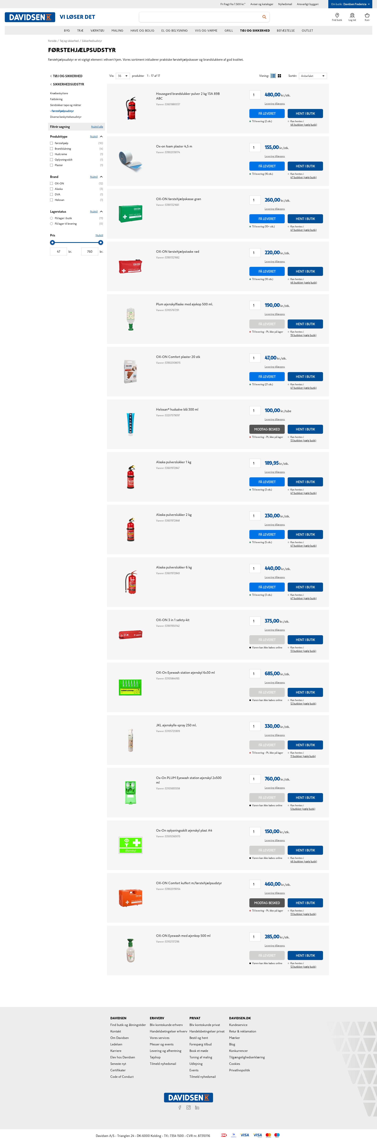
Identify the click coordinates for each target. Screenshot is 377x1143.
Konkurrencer (238, 1050)
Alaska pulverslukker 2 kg (174, 514)
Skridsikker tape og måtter (65, 105)
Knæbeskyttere (59, 93)
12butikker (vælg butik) (303, 703)
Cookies (234, 1063)
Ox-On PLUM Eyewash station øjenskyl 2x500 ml (188, 780)
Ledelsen (116, 1044)
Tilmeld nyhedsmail (163, 1063)
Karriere (115, 1050)
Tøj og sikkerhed (255, 30)
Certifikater (118, 1070)
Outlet (307, 30)
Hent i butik (305, 113)
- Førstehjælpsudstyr (62, 111)
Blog (232, 1044)
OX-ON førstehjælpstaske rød (177, 251)
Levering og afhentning (165, 1050)
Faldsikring (56, 99)
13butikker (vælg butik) (303, 440)
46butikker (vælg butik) (303, 125)
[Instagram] (188, 1108)
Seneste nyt (118, 1063)
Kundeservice (238, 1024)
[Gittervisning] (279, 76)
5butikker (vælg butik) (302, 809)
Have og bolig (143, 30)
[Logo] (32, 17)
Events (194, 1070)
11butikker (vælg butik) (303, 756)
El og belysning (174, 30)
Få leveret (267, 113)
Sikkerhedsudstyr (68, 84)
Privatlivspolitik (239, 1070)
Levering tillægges (275, 103)
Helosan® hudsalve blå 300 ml (177, 409)
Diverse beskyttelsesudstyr (65, 116)
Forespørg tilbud (200, 1044)
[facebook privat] (180, 1108)
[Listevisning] (273, 76)
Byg (67, 30)
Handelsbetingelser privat (206, 1031)
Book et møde (198, 1050)
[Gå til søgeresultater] (264, 17)
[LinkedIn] (197, 1108)
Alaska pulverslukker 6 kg (174, 567)
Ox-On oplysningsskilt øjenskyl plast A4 (184, 830)
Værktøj (97, 30)
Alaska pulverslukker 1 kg (173, 462)
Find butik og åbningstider (128, 1024)
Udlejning (196, 1063)
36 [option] (119, 75)
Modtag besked (267, 429)
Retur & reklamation (242, 1031)
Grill (229, 30)
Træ (80, 30)
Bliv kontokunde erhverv (166, 1024)
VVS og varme (206, 30)
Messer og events (162, 1044)
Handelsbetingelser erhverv (168, 1031)
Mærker (234, 1037)
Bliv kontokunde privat (204, 1024)
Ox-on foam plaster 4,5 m (174, 146)
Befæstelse (286, 30)
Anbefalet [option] (307, 75)
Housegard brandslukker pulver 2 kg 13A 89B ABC (188, 96)
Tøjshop (155, 1057)
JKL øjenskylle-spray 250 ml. (176, 725)
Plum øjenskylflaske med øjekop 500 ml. (184, 304)
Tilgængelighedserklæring (247, 1057)
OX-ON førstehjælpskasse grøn (178, 199)
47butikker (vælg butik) (303, 177)
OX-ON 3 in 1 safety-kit (172, 620)
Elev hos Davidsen (122, 1057)
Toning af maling (200, 1057)
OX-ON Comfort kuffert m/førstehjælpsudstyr (189, 883)
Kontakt (115, 1031)
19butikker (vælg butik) (303, 335)
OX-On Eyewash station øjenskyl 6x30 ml (185, 672)
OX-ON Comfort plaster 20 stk (178, 357)
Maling (118, 30)
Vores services (159, 1037)
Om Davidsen (119, 1037)
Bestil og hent (198, 1037)
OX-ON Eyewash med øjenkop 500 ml (183, 935)
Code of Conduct (122, 1076)
